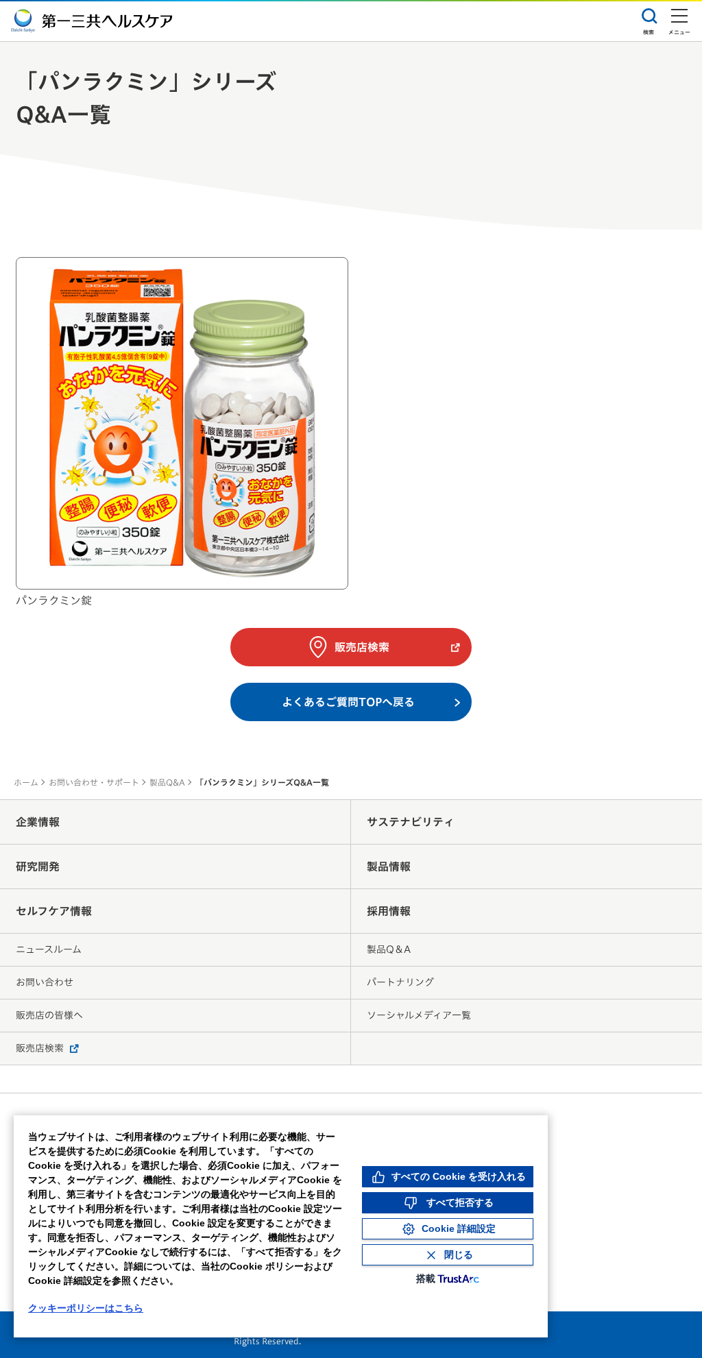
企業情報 (38, 821)
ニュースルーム (49, 949)
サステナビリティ (411, 821)
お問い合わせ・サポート (94, 782)
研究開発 (38, 866)
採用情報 (389, 911)
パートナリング (400, 982)
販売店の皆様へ (49, 1015)
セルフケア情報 (54, 911)
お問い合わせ (44, 982)
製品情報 (389, 866)
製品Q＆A (389, 949)
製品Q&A (167, 782)
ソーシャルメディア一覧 (419, 1015)
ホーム (26, 782)
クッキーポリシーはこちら (85, 1307)
